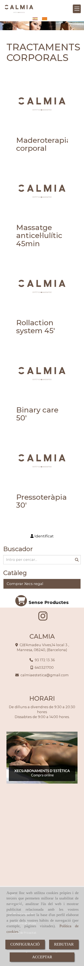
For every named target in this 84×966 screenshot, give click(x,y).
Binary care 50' (37, 413)
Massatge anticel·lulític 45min (39, 235)
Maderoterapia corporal (43, 144)
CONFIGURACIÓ (25, 944)
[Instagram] (42, 618)
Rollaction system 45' (35, 326)
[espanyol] (36, 18)
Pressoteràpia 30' (41, 501)
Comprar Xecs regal (25, 584)
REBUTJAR (64, 944)
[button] (42, 536)
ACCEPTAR (42, 957)
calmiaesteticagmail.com (44, 675)
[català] (45, 18)
